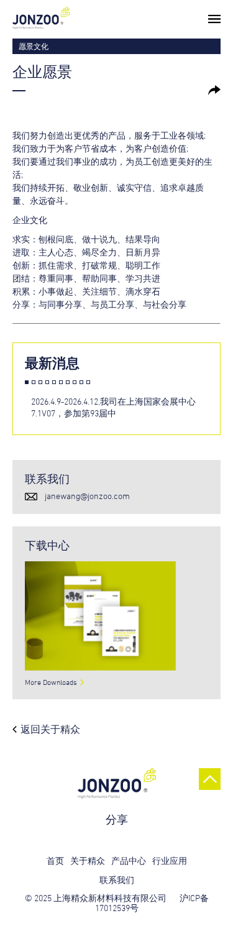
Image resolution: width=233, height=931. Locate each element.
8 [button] (74, 382)
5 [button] (54, 382)
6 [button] (61, 382)
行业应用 (169, 860)
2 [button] (33, 382)
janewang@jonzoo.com (87, 495)
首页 (55, 860)
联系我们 (116, 879)
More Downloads (51, 681)
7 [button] (68, 382)
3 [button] (40, 382)
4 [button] (47, 382)
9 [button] (81, 382)
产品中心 (128, 860)
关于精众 (87, 860)
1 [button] (27, 382)
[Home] (41, 21)
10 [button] (88, 382)
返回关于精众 (50, 729)
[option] (125, 407)
